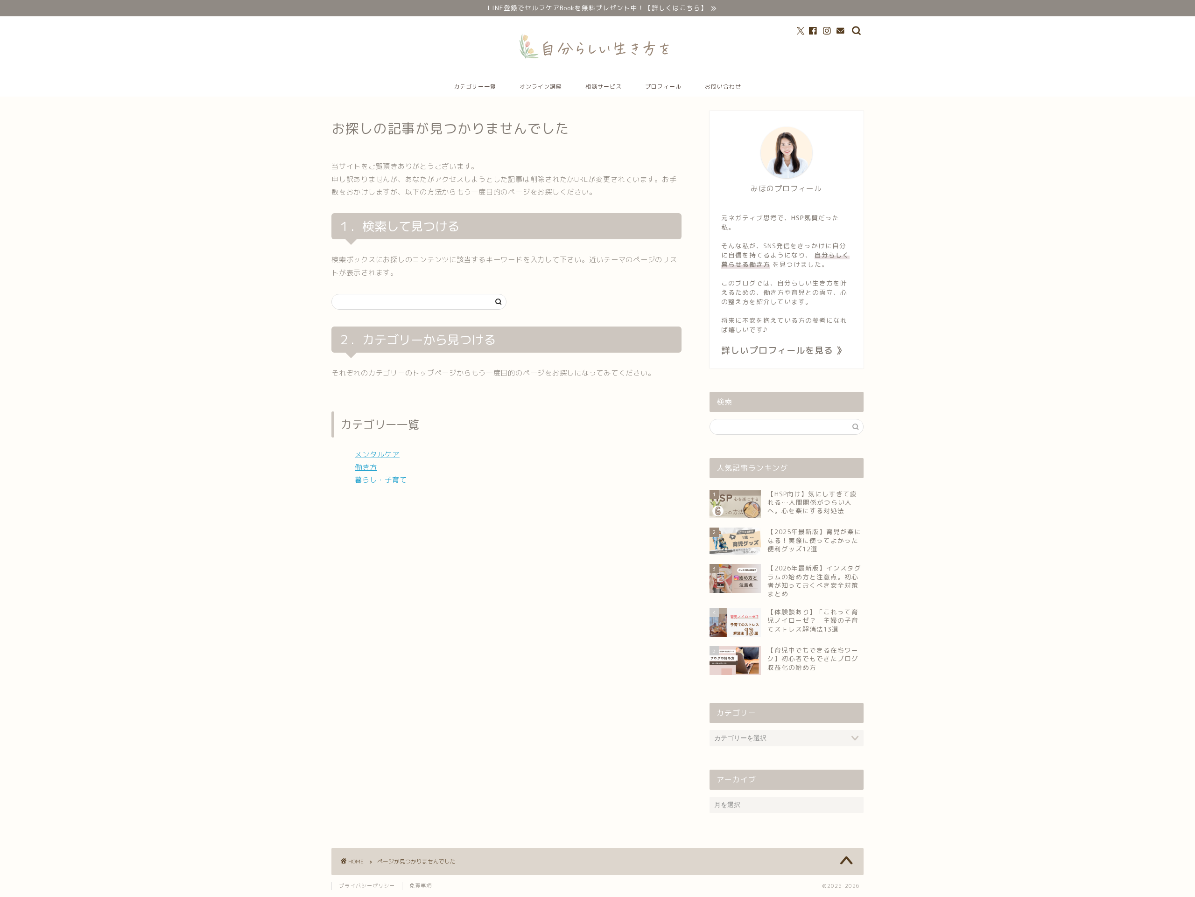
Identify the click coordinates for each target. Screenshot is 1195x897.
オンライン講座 (541, 86)
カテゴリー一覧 (475, 86)
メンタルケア (377, 454)
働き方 (366, 467)
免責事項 (420, 886)
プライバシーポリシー (367, 886)
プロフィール (663, 86)
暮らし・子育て (381, 480)
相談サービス (603, 86)
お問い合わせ (723, 86)
